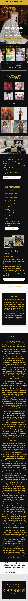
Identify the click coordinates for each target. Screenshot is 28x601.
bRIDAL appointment (13, 39)
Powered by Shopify (14, 599)
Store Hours (13, 576)
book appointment (12, 177)
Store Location (13, 580)
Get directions (11, 228)
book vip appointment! (13, 279)
